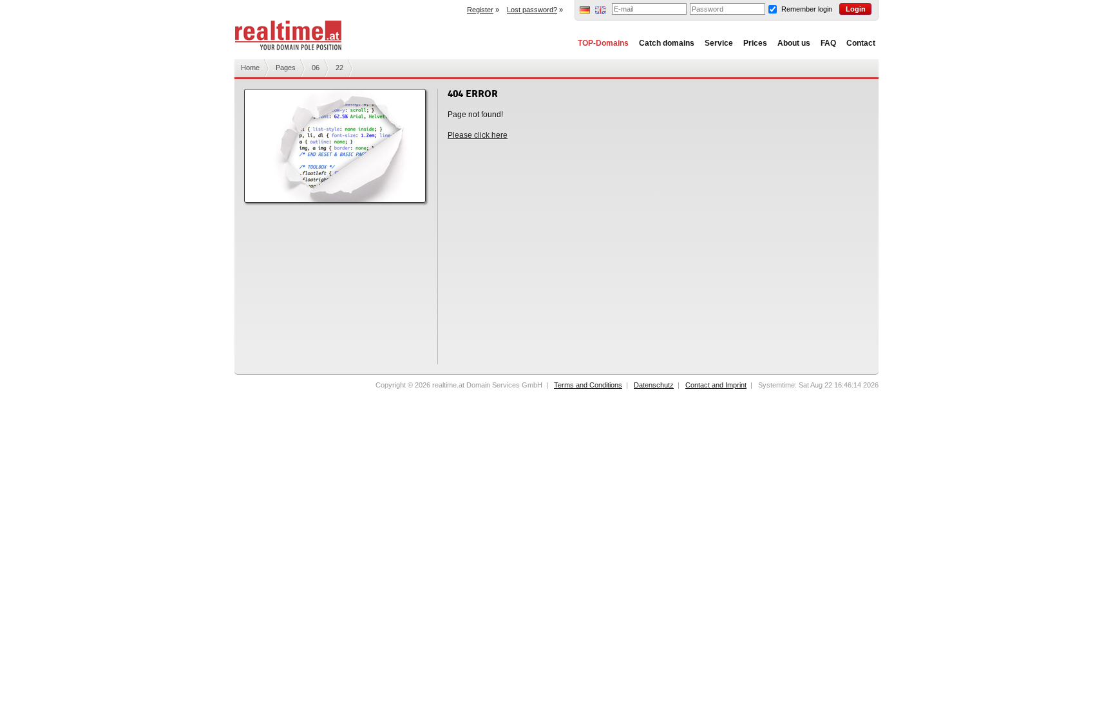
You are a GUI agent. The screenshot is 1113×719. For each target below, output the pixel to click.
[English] (600, 11)
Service (719, 43)
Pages (286, 67)
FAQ (828, 43)
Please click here (478, 135)
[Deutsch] (585, 11)
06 (315, 67)
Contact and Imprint (716, 385)
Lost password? (532, 10)
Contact (860, 43)
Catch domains (666, 43)
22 (339, 67)
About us (793, 43)
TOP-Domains (603, 43)
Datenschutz (654, 385)
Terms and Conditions (588, 385)
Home (250, 67)
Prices (755, 43)
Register (480, 10)
